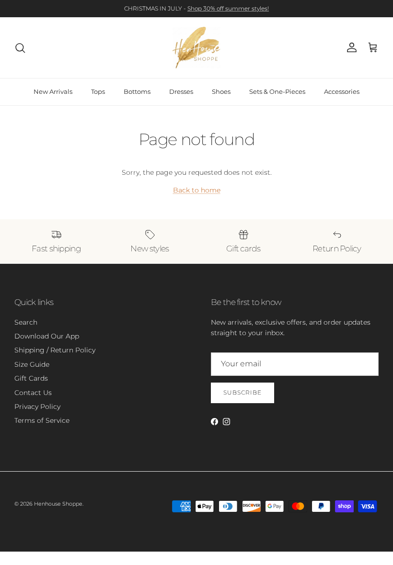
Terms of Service (41, 420)
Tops (98, 91)
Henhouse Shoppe (58, 503)
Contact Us (33, 392)
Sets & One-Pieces (277, 91)
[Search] (20, 48)
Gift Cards (31, 378)
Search (25, 322)
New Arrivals (53, 91)
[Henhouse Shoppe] (196, 47)
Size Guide (31, 364)
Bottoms (137, 91)
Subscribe (242, 392)
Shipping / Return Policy (54, 350)
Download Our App (46, 336)
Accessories (341, 91)
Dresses (181, 91)
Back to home (196, 190)
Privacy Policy (37, 406)
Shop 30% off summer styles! (228, 8)
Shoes (221, 91)
